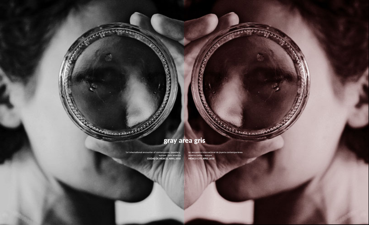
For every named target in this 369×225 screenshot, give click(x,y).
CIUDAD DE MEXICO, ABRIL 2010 (164, 159)
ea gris (195, 141)
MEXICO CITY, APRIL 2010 (201, 159)
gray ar (174, 141)
